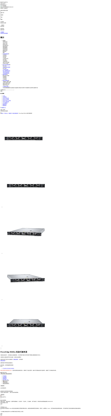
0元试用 (4, 57)
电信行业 (21, 87)
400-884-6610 (4, 372)
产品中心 (6, 113)
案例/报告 (5, 74)
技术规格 (4, 377)
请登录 (1, 8)
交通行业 (32, 87)
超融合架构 (5, 50)
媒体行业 (36, 87)
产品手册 (4, 78)
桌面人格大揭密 (6, 62)
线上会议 (4, 65)
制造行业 (14, 87)
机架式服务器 (15, 113)
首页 (2, 113)
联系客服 (3, 373)
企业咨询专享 (9, 373)
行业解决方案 (6, 86)
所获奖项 (4, 378)
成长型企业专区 (6, 71)
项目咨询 (2, 385)
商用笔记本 (5, 41)
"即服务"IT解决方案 (7, 81)
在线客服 (4, 5)
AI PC (4, 95)
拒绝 (1, 413)
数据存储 (4, 104)
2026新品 (4, 96)
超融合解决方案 (6, 84)
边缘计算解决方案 (6, 82)
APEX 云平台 (5, 85)
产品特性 (4, 375)
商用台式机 (5, 44)
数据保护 (4, 51)
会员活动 (4, 56)
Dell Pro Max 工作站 (7, 100)
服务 (4, 52)
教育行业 (10, 87)
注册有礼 (6, 8)
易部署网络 (5, 47)
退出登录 (6, 10)
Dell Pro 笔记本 (6, 98)
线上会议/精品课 (6, 64)
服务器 (10, 113)
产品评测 (4, 79)
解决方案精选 (5, 80)
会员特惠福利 (5, 53)
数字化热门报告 (6, 75)
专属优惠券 (5, 61)
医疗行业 (25, 87)
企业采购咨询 (3, 388)
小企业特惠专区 (6, 73)
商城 (4, 40)
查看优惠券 (15, 359)
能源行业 (29, 87)
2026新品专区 (5, 58)
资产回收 (4, 59)
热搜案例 (4, 76)
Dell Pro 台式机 (6, 99)
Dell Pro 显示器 (6, 101)
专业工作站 (5, 42)
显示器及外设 (5, 45)
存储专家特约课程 (6, 67)
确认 (1, 414)
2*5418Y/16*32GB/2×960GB (8, 368)
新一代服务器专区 (6, 70)
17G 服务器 (5, 102)
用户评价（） (6, 379)
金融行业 (17, 87)
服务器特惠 (5, 46)
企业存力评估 (5, 63)
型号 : (1, 366)
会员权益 (4, 55)
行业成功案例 (5, 87)
